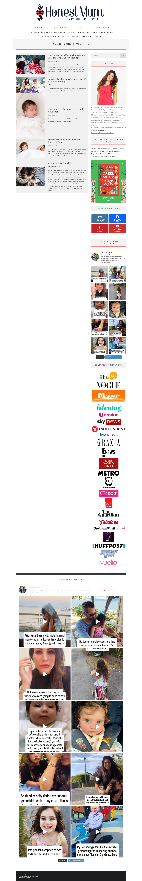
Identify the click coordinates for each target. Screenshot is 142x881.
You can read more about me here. (102, 133)
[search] (123, 55)
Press (81, 28)
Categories (60, 28)
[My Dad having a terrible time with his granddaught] (117, 345)
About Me (38, 28)
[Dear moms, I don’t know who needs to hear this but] (117, 291)
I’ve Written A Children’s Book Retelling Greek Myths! (71, 37)
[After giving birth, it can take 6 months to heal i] (99, 309)
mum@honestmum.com (99, 130)
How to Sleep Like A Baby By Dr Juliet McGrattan (67, 110)
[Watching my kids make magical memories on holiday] (99, 274)
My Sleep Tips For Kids (59, 163)
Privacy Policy (22, 874)
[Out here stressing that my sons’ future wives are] (99, 291)
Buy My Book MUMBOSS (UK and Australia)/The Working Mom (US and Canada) (71, 32)
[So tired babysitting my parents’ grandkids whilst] (99, 327)
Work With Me (102, 28)
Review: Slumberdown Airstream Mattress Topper (64, 140)
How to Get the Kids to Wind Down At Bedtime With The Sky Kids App (67, 56)
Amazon (114, 156)
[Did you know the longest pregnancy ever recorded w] (117, 309)
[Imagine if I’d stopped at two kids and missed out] (99, 345)
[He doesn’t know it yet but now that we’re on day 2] (117, 274)
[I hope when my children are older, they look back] (117, 327)
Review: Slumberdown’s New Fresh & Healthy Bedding (67, 80)
